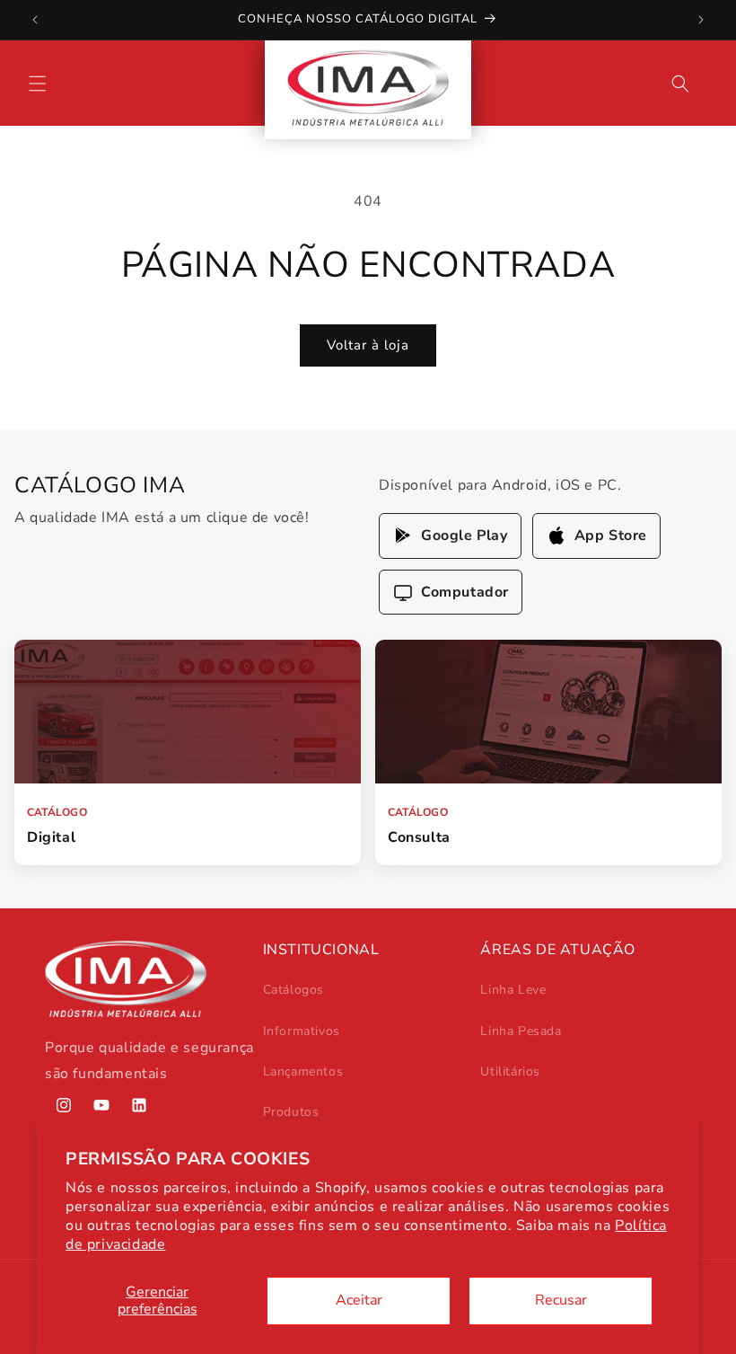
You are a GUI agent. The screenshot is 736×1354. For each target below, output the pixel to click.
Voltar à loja (368, 345)
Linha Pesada (520, 1031)
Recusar (561, 1300)
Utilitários (510, 1071)
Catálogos (293, 989)
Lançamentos (303, 1071)
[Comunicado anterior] (35, 20)
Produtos (291, 1111)
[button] (37, 83)
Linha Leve (513, 989)
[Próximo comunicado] (701, 20)
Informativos (301, 1031)
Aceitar (359, 1300)
